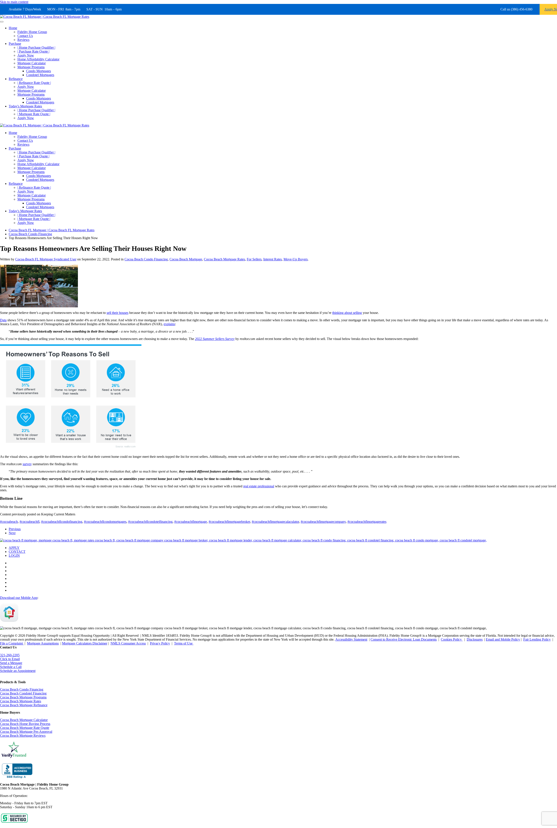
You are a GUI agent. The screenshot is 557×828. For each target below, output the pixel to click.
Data (3, 320)
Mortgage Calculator (31, 63)
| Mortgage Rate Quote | (33, 114)
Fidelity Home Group (32, 32)
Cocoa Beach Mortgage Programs (23, 697)
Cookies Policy (452, 639)
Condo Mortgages (38, 71)
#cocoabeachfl (29, 521)
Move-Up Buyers (296, 259)
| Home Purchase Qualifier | (36, 47)
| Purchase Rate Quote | (33, 51)
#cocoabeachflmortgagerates (366, 521)
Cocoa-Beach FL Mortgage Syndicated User (45, 259)
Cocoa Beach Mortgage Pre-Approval (26, 731)
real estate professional (258, 486)
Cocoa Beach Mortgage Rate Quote (24, 728)
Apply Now (25, 55)
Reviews (23, 40)
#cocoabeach (9, 521)
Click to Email (10, 659)
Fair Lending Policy (537, 639)
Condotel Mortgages (40, 75)
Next (12, 533)
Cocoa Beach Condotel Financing (23, 693)
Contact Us (25, 36)
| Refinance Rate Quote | (34, 83)
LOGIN (14, 555)
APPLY (14, 548)
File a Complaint (12, 643)
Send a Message (11, 663)
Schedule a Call (11, 667)
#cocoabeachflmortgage (190, 521)
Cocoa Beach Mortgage (185, 259)
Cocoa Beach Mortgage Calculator (24, 720)
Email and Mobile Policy (503, 639)
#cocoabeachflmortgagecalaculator (275, 521)
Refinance (16, 79)
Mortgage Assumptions (43, 643)
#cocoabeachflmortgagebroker (229, 521)
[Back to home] (44, 16)
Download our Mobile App (18, 598)
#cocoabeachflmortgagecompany (323, 521)
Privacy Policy (160, 643)
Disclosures (475, 639)
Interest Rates (272, 259)
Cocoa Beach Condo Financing (146, 259)
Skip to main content (14, 2)
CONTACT (17, 551)
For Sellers (254, 259)
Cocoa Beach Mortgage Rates (224, 259)
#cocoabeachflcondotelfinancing (150, 521)
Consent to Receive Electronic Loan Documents (404, 639)
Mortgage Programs (31, 67)
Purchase (15, 43)
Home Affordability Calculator (38, 59)
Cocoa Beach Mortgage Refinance (23, 705)
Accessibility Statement (351, 639)
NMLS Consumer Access (128, 643)
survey (27, 464)
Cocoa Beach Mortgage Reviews (22, 735)
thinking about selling (347, 313)
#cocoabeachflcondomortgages (105, 521)
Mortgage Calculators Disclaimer (84, 643)
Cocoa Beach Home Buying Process (25, 724)
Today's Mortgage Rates (25, 106)
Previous (15, 529)
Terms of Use (183, 643)
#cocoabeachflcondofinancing (61, 521)
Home (13, 28)
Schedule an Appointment (17, 671)
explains (169, 324)
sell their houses (117, 313)
